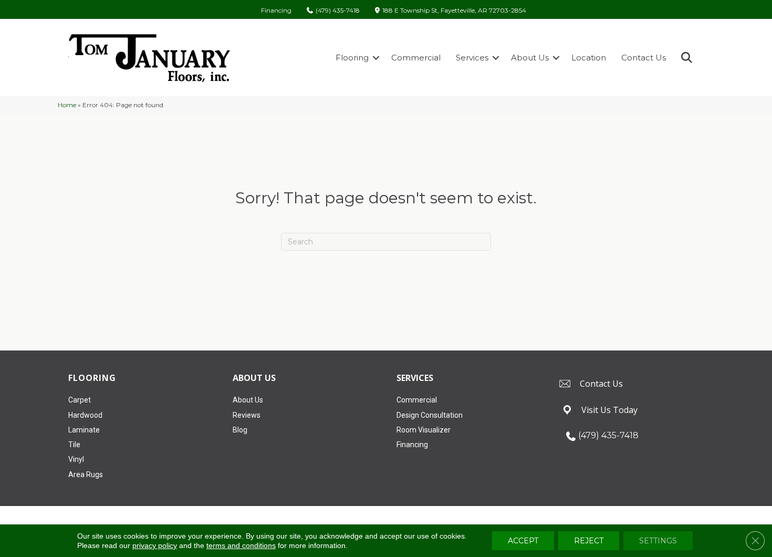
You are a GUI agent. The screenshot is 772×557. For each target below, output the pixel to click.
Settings (658, 540)
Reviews (246, 415)
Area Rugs (85, 474)
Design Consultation (430, 415)
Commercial (416, 58)
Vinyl (76, 459)
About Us (530, 58)
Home (67, 105)
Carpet (79, 400)
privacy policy (154, 545)
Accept (523, 540)
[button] (376, 57)
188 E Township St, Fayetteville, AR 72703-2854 (454, 10)
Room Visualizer (424, 430)
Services (472, 58)
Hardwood (85, 415)
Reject (588, 540)
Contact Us (643, 58)
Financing (276, 10)
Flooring (352, 58)
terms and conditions (241, 545)
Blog (240, 430)
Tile (74, 444)
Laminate (84, 430)
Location (588, 58)
